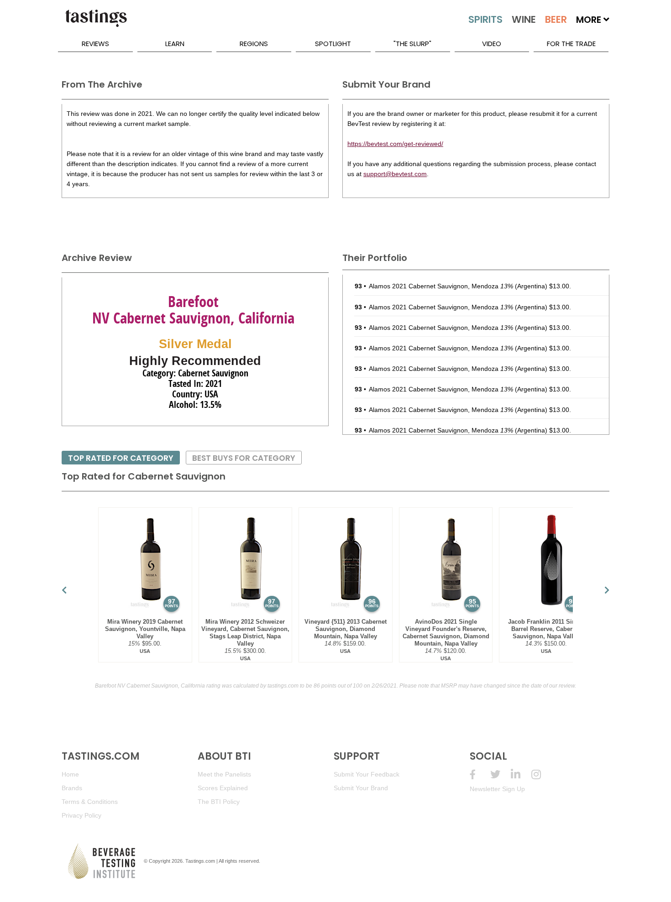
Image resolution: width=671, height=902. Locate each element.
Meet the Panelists (224, 774)
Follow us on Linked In (521, 774)
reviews (95, 43)
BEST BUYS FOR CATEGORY (243, 458)
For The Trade (571, 43)
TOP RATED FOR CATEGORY (120, 458)
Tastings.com (200, 861)
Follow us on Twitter (500, 774)
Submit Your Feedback (366, 774)
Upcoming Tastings (541, 774)
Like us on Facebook (480, 774)
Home (70, 774)
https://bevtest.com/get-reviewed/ (395, 143)
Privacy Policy (81, 815)
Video (491, 43)
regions (254, 43)
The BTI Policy (219, 801)
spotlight (333, 43)
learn (174, 43)
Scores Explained (223, 788)
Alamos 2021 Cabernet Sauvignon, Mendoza (441, 286)
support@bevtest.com (395, 173)
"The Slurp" (412, 43)
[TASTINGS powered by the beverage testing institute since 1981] (96, 22)
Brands (72, 788)
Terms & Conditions (90, 801)
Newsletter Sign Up (497, 789)
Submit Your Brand (361, 788)
